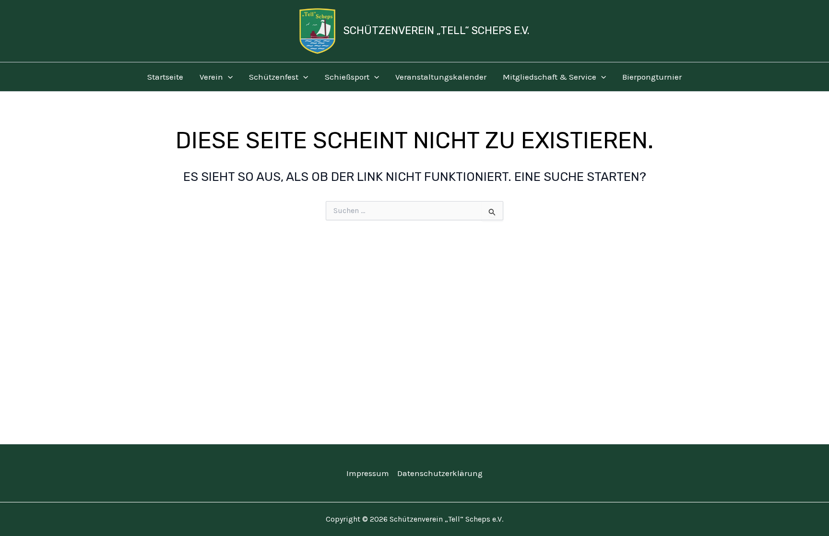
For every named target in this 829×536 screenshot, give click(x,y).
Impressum (367, 473)
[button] (228, 76)
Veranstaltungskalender (440, 77)
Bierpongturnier (652, 77)
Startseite (165, 77)
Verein (211, 77)
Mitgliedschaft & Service (549, 77)
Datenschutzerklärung (440, 473)
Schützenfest (273, 77)
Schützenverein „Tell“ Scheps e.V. (436, 30)
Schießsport (347, 77)
